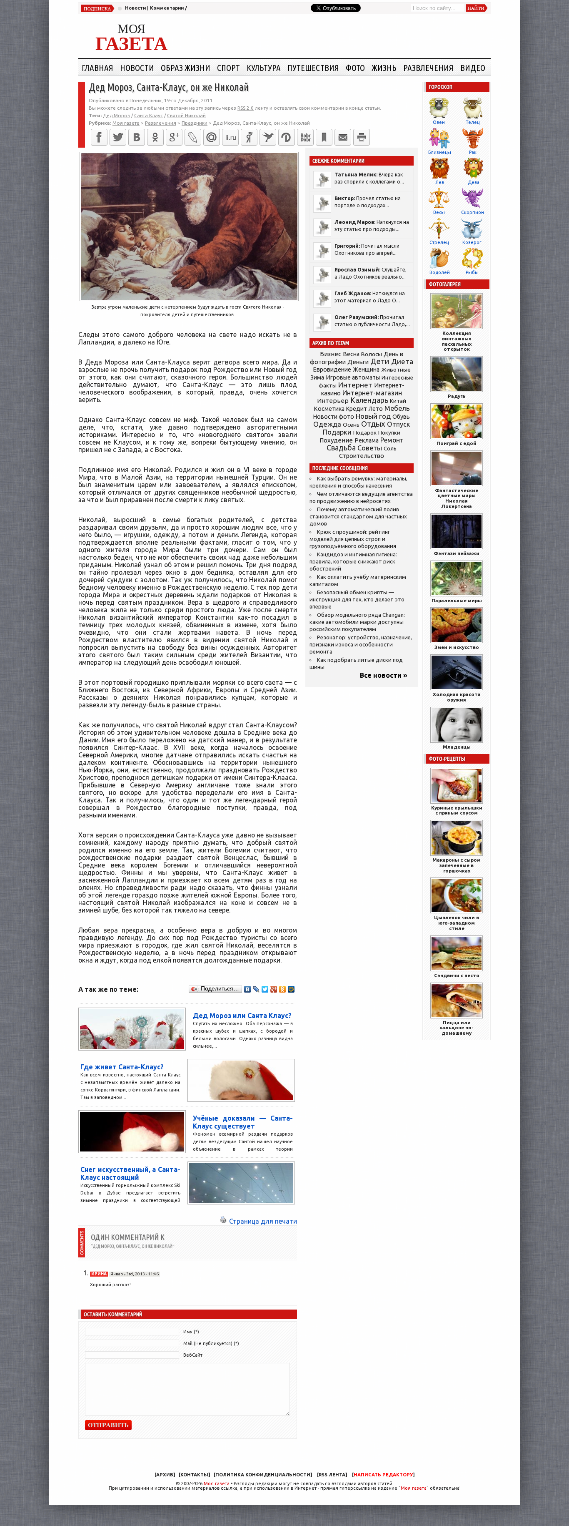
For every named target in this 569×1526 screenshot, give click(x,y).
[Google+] (174, 137)
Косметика (329, 408)
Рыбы (472, 272)
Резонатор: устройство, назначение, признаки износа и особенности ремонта (360, 644)
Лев (439, 182)
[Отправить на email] (342, 137)
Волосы (371, 354)
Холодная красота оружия (457, 696)
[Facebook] (99, 137)
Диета (402, 361)
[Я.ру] (249, 137)
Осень (351, 424)
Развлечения (428, 68)
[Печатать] (361, 137)
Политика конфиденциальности (262, 1474)
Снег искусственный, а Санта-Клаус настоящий (130, 1173)
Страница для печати (263, 1221)
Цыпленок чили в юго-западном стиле (456, 923)
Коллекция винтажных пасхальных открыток (457, 341)
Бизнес (330, 353)
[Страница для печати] (223, 1221)
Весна (351, 354)
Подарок (365, 433)
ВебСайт (192, 1355)
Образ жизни (185, 68)
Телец (472, 122)
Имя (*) (191, 1331)
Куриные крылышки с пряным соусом (456, 810)
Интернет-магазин (372, 393)
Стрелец (439, 242)
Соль (390, 448)
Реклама (366, 440)
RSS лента (332, 1474)
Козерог (472, 242)
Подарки (337, 432)
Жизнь (384, 68)
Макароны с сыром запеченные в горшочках (456, 865)
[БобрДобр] (305, 137)
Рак (473, 152)
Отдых (373, 424)
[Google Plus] (274, 989)
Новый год (373, 416)
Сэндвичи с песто (456, 975)
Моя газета (217, 1483)
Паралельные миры (457, 600)
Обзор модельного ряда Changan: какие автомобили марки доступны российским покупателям (357, 622)
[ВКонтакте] (136, 137)
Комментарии (167, 7)
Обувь (401, 416)
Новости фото (333, 416)
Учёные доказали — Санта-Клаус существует (243, 1122)
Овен (439, 122)
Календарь (369, 400)
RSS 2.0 (245, 108)
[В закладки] (324, 137)
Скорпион (472, 212)
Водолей (439, 272)
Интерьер (333, 400)
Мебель (397, 408)
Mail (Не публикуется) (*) (211, 1343)
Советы (369, 448)
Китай (398, 400)
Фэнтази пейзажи (456, 553)
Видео (472, 68)
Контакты (194, 1474)
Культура (264, 68)
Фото (355, 68)
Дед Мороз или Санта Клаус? (242, 1015)
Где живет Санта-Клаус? (122, 1067)
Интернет (355, 385)
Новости (135, 7)
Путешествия (313, 68)
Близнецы (439, 152)
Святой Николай (186, 115)
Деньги (358, 361)
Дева (473, 182)
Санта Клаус (148, 115)
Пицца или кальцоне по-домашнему (456, 1028)
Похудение (336, 440)
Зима (317, 377)
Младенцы (457, 746)
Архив (164, 1474)
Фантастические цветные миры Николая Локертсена (456, 498)
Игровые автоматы (353, 377)
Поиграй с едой (457, 443)
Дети (379, 361)
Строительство (361, 455)
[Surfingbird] (268, 137)
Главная (97, 68)
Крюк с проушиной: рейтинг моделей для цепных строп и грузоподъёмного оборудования (352, 539)
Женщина (366, 369)
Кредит (356, 408)
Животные (396, 369)
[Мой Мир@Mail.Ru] (211, 137)
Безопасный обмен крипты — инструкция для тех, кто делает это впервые (356, 599)
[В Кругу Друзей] (286, 137)
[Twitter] (118, 137)
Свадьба (341, 448)
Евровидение (332, 369)
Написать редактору (383, 1474)
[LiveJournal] (193, 137)
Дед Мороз (116, 115)
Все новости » (383, 675)
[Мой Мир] (291, 989)
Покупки (389, 433)
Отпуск (398, 424)
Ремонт (392, 440)
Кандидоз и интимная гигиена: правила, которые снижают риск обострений (353, 561)
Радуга (456, 396)
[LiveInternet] (230, 137)
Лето (376, 408)
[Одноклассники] (155, 137)
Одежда (327, 424)
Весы (439, 212)
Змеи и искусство (456, 647)
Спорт (228, 68)
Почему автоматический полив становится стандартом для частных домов (358, 516)
